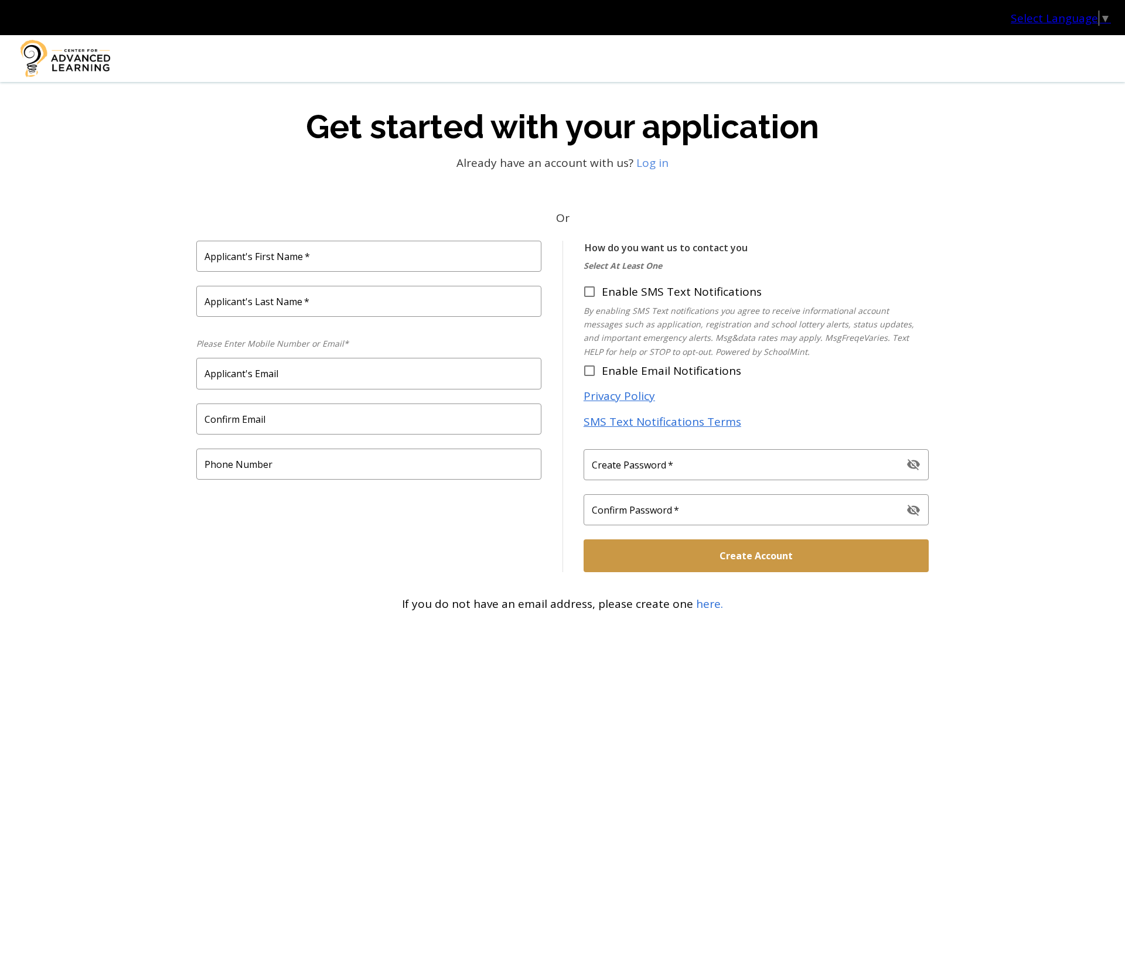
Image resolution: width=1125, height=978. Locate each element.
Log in (652, 162)
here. (709, 603)
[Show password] (913, 464)
